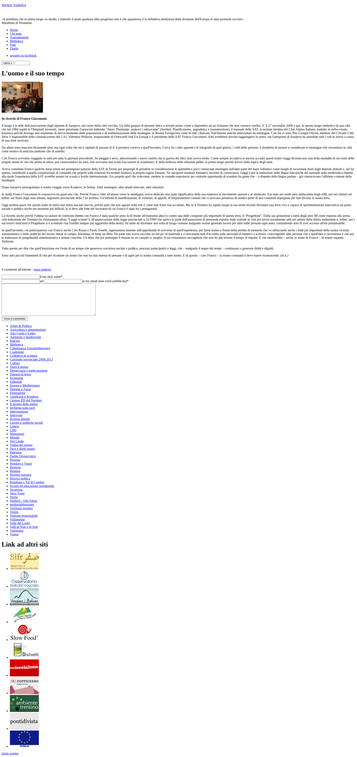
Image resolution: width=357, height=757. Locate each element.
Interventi (16, 415)
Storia (14, 497)
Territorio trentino (21, 508)
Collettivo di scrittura (23, 355)
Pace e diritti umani (22, 448)
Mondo (14, 437)
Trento (14, 512)
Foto (13, 45)
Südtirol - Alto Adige (23, 501)
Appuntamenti (19, 37)
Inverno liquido (20, 419)
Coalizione (17, 352)
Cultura (15, 363)
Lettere (14, 426)
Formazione (17, 393)
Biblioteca (16, 41)
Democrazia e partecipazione (29, 370)
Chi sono (16, 33)
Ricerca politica (20, 478)
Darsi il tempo (19, 367)
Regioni (15, 471)
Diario (14, 48)
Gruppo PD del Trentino (26, 400)
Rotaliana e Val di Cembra (27, 482)
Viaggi (14, 534)
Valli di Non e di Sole (24, 527)
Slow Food (17, 493)
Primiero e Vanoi (21, 463)
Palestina (15, 452)
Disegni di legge (20, 374)
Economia (16, 378)
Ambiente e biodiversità (25, 337)
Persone (15, 460)
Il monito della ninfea (24, 404)
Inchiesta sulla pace (22, 408)
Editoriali (16, 381)
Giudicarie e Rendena (24, 396)
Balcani (15, 341)
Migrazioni (17, 434)
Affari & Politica (21, 326)
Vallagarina (17, 519)
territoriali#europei (22, 504)
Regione (15, 467)
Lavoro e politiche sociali (26, 422)
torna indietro (42, 269)
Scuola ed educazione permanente (32, 486)
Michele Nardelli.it (14, 5)
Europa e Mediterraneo (25, 385)
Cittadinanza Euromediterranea (30, 348)
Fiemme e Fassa (20, 389)
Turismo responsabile (24, 515)
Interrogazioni (19, 411)
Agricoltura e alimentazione (28, 329)
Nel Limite (17, 441)
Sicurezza (16, 489)
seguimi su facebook (23, 55)
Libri (13, 430)
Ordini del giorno (21, 445)
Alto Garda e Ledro (23, 333)
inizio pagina (10, 753)
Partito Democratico (23, 456)
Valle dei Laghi (20, 523)
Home (14, 30)
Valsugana (16, 530)
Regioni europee (20, 474)
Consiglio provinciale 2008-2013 (31, 359)
